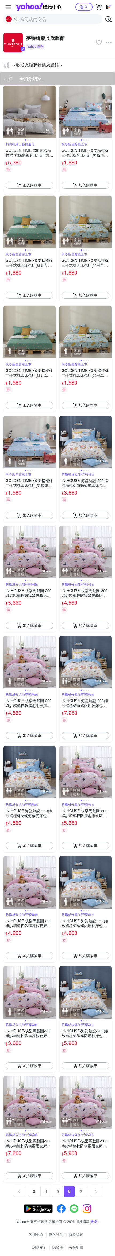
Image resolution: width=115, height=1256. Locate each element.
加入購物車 (32, 185)
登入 (84, 7)
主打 (8, 78)
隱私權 (57, 1247)
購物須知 (76, 1234)
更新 (94, 1221)
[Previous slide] (6, 111)
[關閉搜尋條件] (15, 19)
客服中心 (36, 1234)
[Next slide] (52, 111)
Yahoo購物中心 (38, 7)
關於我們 (56, 1234)
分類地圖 (76, 1247)
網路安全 (39, 1247)
